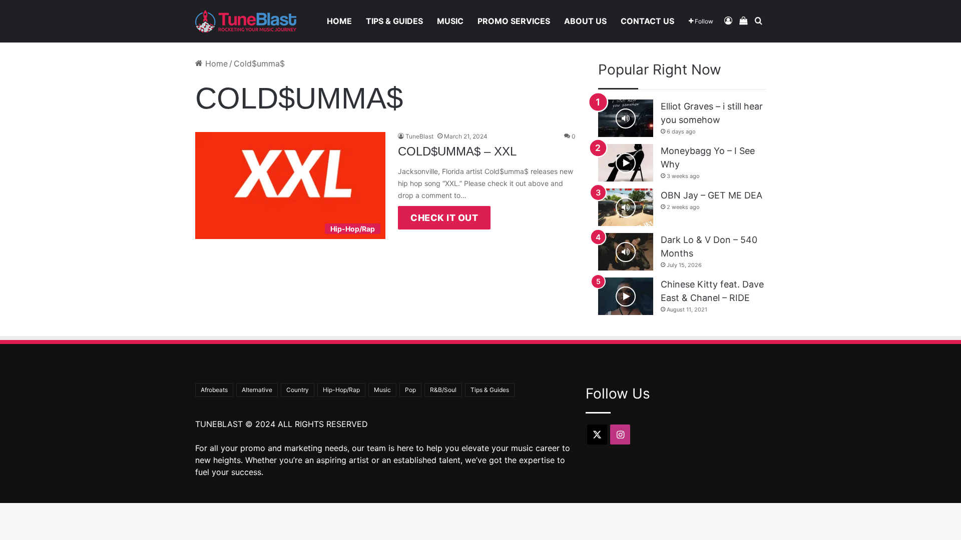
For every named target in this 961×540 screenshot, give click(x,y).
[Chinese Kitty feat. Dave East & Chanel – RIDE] (625, 296)
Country (297, 390)
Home (339, 21)
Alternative (257, 390)
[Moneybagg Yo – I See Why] (625, 163)
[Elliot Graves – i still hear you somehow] (625, 118)
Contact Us (647, 21)
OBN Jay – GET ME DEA (711, 195)
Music (450, 21)
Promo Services (513, 21)
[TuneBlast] (245, 21)
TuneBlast (419, 136)
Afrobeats (214, 390)
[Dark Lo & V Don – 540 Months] (625, 251)
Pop (410, 390)
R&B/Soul (443, 390)
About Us (585, 21)
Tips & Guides (394, 21)
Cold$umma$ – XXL (457, 151)
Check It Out (444, 217)
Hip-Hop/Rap (341, 390)
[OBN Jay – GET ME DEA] (625, 207)
